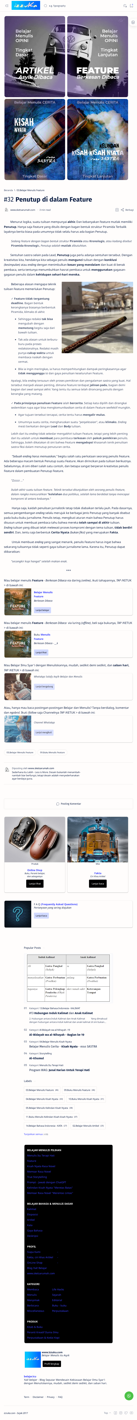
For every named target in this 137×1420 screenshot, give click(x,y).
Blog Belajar (37, 1268)
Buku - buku (59, 1305)
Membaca (33, 1289)
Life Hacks (58, 1289)
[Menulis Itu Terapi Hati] (51, 1065)
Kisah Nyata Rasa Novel (41, 1166)
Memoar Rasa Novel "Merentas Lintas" (50, 1193)
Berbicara (33, 1305)
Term (26, 1397)
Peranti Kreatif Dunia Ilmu (43, 1332)
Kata (29, 1225)
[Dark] (125, 6)
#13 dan (61, 1013)
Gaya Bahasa (34, 1230)
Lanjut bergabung (44, 686)
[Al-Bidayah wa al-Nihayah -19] (54, 1030)
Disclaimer (38, 1397)
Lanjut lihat (41, 652)
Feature (31, 1160)
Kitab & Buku (35, 1327)
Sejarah (56, 1294)
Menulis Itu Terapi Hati (41, 1155)
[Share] (127, 210)
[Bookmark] (131, 6)
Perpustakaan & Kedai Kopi (43, 1337)
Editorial (57, 1300)
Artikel (31, 1219)
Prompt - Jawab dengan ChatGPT (46, 1182)
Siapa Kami (33, 1252)
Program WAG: (59, 1070)
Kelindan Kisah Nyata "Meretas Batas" (50, 1187)
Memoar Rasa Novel (39, 1171)
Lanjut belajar (42, 610)
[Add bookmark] (117, 210)
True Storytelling (37, 1177)
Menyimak (33, 1300)
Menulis (32, 1294)
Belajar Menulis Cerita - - (63, 1046)
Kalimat (31, 1209)
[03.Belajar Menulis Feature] (20, 752)
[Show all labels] (36, 1134)
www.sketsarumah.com (41, 1273)
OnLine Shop (34, 1262)
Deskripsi (32, 1236)
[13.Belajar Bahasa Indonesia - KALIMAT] (59, 1008)
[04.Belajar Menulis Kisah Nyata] (55, 1041)
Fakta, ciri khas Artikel (40, 1257)
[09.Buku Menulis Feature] (52, 752)
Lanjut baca (98, 883)
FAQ (60, 1397)
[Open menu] (7, 6)
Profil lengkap (51, 1363)
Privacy (51, 1397)
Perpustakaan (60, 1310)
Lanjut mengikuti (44, 732)
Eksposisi (32, 1214)
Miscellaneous (35, 1310)
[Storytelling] (45, 1053)
